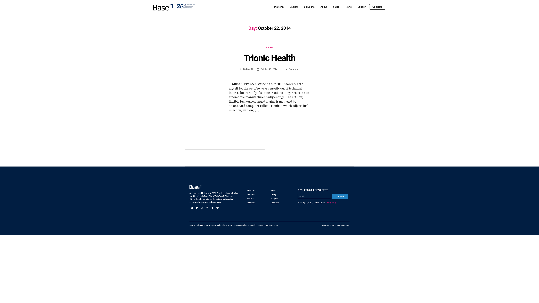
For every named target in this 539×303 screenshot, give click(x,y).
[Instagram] (202, 208)
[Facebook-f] (207, 208)
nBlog (336, 6)
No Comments (292, 69)
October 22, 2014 (269, 69)
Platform (279, 6)
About (323, 6)
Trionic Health (269, 58)
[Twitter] (197, 208)
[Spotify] (217, 208)
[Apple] (212, 208)
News (348, 6)
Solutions (309, 6)
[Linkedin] (191, 208)
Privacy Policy (331, 203)
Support (362, 6)
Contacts (377, 6)
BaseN (249, 69)
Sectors (294, 6)
